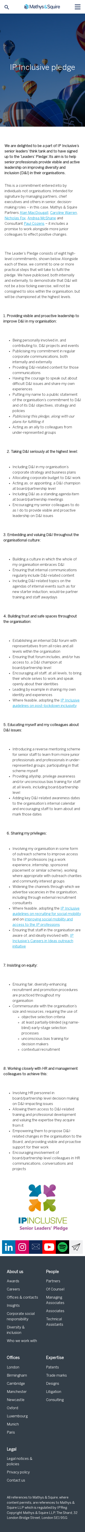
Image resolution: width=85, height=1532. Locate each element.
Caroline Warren (63, 213)
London (13, 1367)
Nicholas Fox (15, 218)
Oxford (12, 1408)
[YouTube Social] (49, 1247)
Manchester (17, 1392)
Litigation (53, 1392)
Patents (52, 1367)
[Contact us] (36, 1247)
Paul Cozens (34, 223)
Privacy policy (18, 1472)
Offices (13, 1358)
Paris (11, 1432)
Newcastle (15, 1400)
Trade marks (56, 1375)
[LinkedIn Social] (9, 1247)
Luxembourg (17, 1416)
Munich (13, 1424)
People (52, 1272)
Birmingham (17, 1375)
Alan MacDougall (34, 213)
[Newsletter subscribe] (76, 1247)
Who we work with (22, 1341)
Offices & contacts (22, 1297)
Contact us (16, 1480)
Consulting (55, 1400)
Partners (53, 1281)
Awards (13, 1281)
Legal (12, 1449)
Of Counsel (55, 1289)
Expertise (55, 1358)
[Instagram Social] (22, 1247)
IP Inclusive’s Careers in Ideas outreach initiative (43, 941)
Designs (52, 1383)
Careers (13, 1289)
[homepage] (42, 7)
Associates (55, 1311)
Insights (13, 1305)
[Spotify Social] (62, 1247)
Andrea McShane (41, 218)
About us (15, 1272)
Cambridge (16, 1383)
